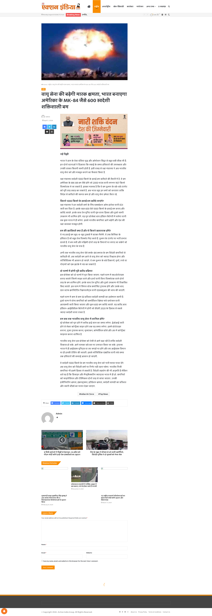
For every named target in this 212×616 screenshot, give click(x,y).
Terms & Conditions (154, 612)
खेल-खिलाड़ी (118, 6)
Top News (104, 394)
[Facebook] (45, 127)
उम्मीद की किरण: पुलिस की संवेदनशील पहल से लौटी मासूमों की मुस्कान (109, 14)
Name (43, 544)
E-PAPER (162, 6)
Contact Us (166, 612)
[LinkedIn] (54, 127)
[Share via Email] (47, 131)
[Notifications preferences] (4, 611)
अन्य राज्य (150, 6)
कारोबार (130, 6)
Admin (47, 116)
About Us (134, 612)
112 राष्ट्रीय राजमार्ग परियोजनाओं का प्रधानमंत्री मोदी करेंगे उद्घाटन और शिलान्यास (113, 498)
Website (89, 553)
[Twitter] (49, 127)
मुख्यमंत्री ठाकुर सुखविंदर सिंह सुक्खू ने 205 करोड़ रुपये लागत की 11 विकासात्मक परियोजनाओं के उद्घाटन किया (54, 499)
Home (45, 84)
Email (43, 553)
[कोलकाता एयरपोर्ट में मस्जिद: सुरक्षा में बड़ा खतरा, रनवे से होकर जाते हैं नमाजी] (84, 474)
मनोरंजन (139, 6)
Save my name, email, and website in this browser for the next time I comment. (70, 561)
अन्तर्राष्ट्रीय (106, 6)
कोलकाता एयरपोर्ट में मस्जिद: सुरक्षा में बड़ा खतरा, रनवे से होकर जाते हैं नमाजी (84, 485)
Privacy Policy (142, 612)
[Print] (52, 131)
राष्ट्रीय (96, 6)
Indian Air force (87, 394)
